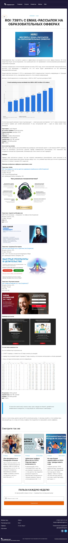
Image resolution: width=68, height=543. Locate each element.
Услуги (26, 4)
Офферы (3, 525)
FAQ (45, 4)
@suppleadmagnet (62, 527)
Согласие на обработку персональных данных (10, 540)
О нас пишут (21, 525)
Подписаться (34, 503)
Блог (19, 523)
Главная (19, 4)
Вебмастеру (4, 520)
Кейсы (40, 4)
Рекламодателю (5, 523)
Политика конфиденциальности (61, 538)
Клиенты (33, 4)
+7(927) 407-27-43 (61, 520)
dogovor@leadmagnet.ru (60, 522)
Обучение (4, 528)
